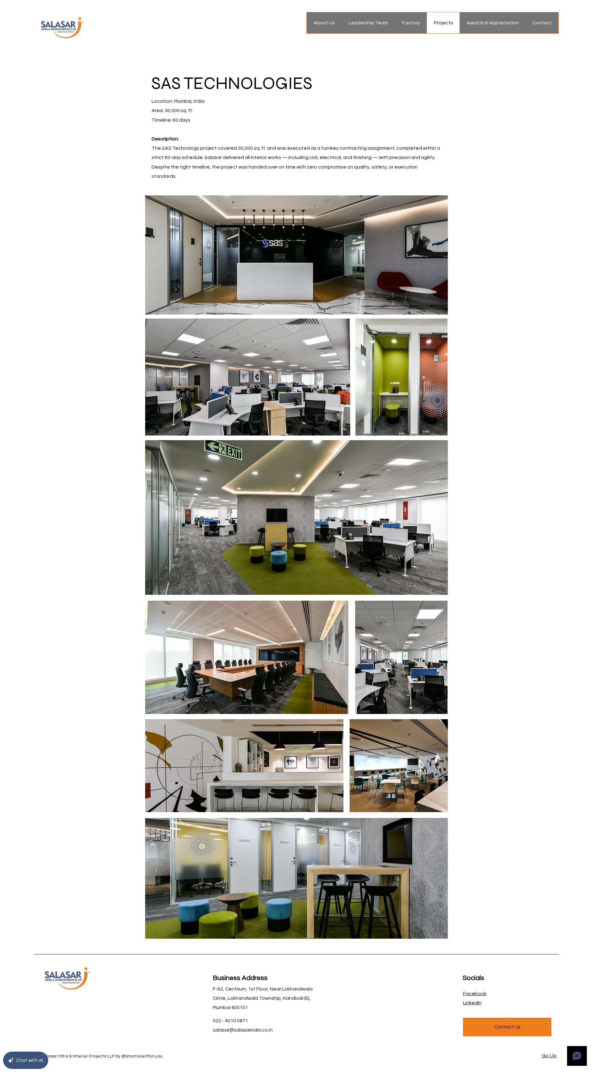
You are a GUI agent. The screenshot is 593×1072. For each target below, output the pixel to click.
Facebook (474, 993)
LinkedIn (472, 1002)
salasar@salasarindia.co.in (243, 1030)
